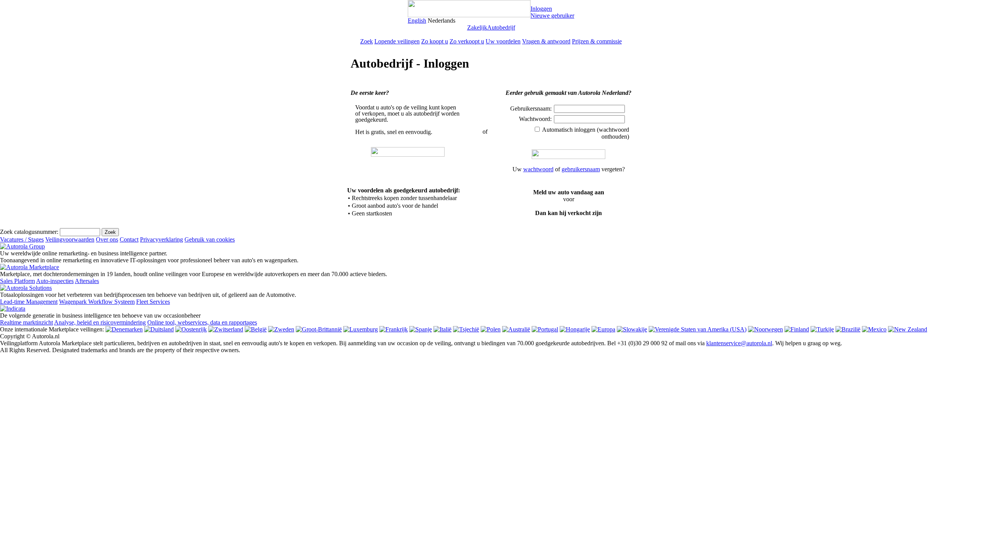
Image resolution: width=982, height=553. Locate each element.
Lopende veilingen (397, 41)
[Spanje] (420, 329)
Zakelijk (477, 27)
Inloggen (541, 8)
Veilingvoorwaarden (69, 239)
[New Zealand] (907, 329)
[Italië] (442, 329)
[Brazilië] (847, 329)
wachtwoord (538, 169)
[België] (256, 329)
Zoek (366, 41)
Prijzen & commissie (597, 41)
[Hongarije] (575, 329)
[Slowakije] (632, 329)
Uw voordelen (503, 41)
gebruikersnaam (581, 169)
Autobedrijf (501, 27)
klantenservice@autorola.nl (739, 343)
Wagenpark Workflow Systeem (97, 301)
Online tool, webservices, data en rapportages (202, 322)
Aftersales (87, 281)
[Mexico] (874, 329)
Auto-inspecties (55, 281)
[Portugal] (545, 329)
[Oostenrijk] (191, 329)
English (417, 20)
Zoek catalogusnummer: (29, 231)
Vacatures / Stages (22, 239)
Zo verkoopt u (467, 41)
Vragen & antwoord (546, 41)
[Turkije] (822, 329)
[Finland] (796, 329)
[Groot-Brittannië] (319, 329)
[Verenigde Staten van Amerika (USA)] (697, 329)
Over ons (107, 239)
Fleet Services (153, 301)
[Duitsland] (159, 329)
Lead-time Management (29, 301)
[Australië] (516, 329)
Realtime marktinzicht (26, 322)
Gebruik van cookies (210, 239)
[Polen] (491, 329)
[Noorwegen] (765, 329)
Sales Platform (17, 281)
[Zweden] (281, 329)
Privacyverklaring (161, 239)
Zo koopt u (434, 41)
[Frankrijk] (393, 329)
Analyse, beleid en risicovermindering (100, 322)
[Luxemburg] (360, 329)
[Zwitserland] (225, 329)
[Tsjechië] (466, 329)
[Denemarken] (124, 329)
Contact (129, 239)
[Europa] (603, 329)
